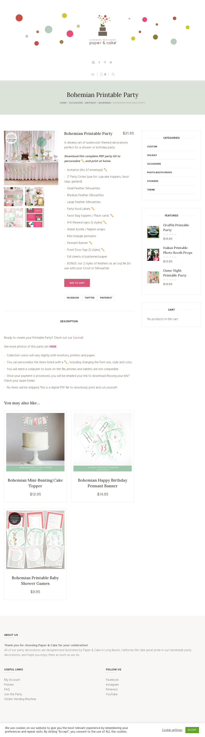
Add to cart (77, 282)
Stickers (152, 181)
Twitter (89, 297)
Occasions (76, 102)
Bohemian (105, 102)
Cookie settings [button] (172, 730)
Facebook (73, 297)
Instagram (112, 684)
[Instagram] (93, 62)
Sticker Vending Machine (20, 699)
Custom (152, 146)
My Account (12, 680)
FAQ (7, 689)
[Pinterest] (105, 62)
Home (63, 102)
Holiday (152, 155)
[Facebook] (99, 62)
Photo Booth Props (159, 172)
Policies (9, 684)
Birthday (90, 102)
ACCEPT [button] (192, 730)
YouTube (112, 694)
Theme (151, 189)
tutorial (78, 337)
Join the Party (13, 694)
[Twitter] (111, 62)
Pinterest (106, 297)
